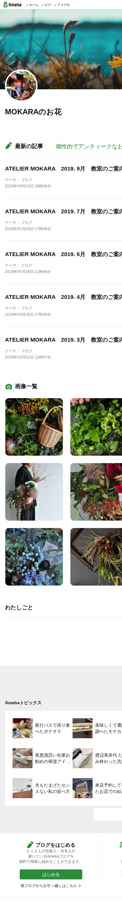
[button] (51, 874)
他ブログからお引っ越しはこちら (49, 885)
